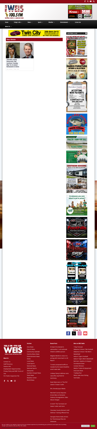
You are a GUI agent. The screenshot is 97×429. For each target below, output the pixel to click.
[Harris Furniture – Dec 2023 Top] (76, 69)
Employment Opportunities (12, 369)
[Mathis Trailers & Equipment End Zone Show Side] (76, 294)
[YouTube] (91, 1)
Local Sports (31, 363)
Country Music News (33, 354)
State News (30, 375)
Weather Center (32, 378)
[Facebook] (85, 1)
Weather (50, 22)
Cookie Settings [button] (85, 426)
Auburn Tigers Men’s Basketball (83, 359)
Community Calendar (33, 352)
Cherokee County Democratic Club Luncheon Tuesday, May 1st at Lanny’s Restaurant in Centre (13, 63)
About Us (7, 26)
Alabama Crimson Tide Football (83, 349)
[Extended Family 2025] (76, 205)
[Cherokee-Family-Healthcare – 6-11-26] (76, 96)
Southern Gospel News (34, 373)
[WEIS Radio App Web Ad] (76, 272)
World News (30, 380)
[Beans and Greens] (76, 46)
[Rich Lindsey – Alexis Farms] (76, 149)
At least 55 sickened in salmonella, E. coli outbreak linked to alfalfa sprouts (58, 349)
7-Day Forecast (78, 347)
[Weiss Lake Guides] (76, 124)
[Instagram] (15, 381)
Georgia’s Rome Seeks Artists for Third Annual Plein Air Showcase (59, 419)
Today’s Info (17, 22)
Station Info (7, 366)
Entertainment (64, 22)
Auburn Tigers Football (81, 356)
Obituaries (30, 370)
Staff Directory (8, 364)
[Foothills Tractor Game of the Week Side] (76, 227)
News (29, 22)
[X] (88, 1)
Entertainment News (33, 356)
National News (31, 366)
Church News (31, 349)
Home (6, 22)
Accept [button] (93, 426)
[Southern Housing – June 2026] (76, 179)
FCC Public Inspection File (11, 376)
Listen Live (78, 22)
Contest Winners (79, 366)
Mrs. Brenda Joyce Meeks (57, 388)
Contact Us (7, 361)
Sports (39, 22)
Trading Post (78, 373)
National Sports (32, 368)
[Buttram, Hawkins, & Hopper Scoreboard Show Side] (76, 249)
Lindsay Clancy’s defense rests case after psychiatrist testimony (59, 375)
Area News (30, 347)
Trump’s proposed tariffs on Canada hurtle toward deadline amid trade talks (59, 367)
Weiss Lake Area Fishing (81, 375)
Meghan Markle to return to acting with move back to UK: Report (59, 358)
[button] (94, 1)
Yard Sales (77, 378)
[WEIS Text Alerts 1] (76, 317)
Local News (30, 361)
